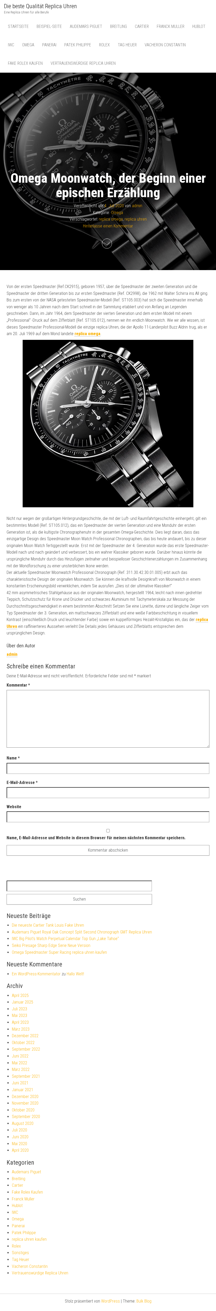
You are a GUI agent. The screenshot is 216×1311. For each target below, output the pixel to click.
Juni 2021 (20, 1082)
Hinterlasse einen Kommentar (108, 226)
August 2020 (22, 1123)
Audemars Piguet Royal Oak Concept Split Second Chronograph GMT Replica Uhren (82, 932)
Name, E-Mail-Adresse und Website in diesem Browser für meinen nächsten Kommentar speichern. (96, 837)
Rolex (104, 44)
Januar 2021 (22, 1089)
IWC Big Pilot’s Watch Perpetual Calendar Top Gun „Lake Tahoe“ (65, 938)
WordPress (110, 1301)
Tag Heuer (127, 44)
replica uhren (136, 219)
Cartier (142, 26)
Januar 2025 (22, 1002)
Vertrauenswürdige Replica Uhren (83, 63)
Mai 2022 (19, 1062)
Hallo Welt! (75, 973)
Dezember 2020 (25, 1096)
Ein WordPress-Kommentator (36, 973)
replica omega (111, 219)
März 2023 (21, 1029)
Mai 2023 (19, 1015)
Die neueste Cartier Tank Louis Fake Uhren (48, 925)
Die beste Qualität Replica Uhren (40, 6)
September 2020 (26, 1116)
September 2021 (26, 1076)
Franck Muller (170, 26)
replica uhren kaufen (29, 1239)
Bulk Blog (143, 1301)
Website (14, 806)
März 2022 (21, 1069)
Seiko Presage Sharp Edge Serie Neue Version (51, 945)
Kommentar (18, 685)
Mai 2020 (19, 1143)
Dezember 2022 (25, 1035)
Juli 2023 (19, 1008)
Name (13, 758)
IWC (11, 44)
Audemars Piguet (86, 26)
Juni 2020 (20, 1136)
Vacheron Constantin (165, 44)
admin (137, 205)
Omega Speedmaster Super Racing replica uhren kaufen (59, 952)
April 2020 (20, 1150)
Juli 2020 (19, 1130)
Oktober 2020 (23, 1110)
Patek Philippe (77, 44)
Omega (28, 44)
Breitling (118, 26)
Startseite (18, 26)
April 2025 (20, 995)
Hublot (198, 26)
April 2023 (20, 1022)
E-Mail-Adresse (22, 782)
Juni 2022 (20, 1056)
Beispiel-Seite (49, 26)
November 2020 (25, 1103)
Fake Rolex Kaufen (25, 63)
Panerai (49, 44)
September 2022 (26, 1049)
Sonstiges (20, 1252)
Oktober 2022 (23, 1042)
